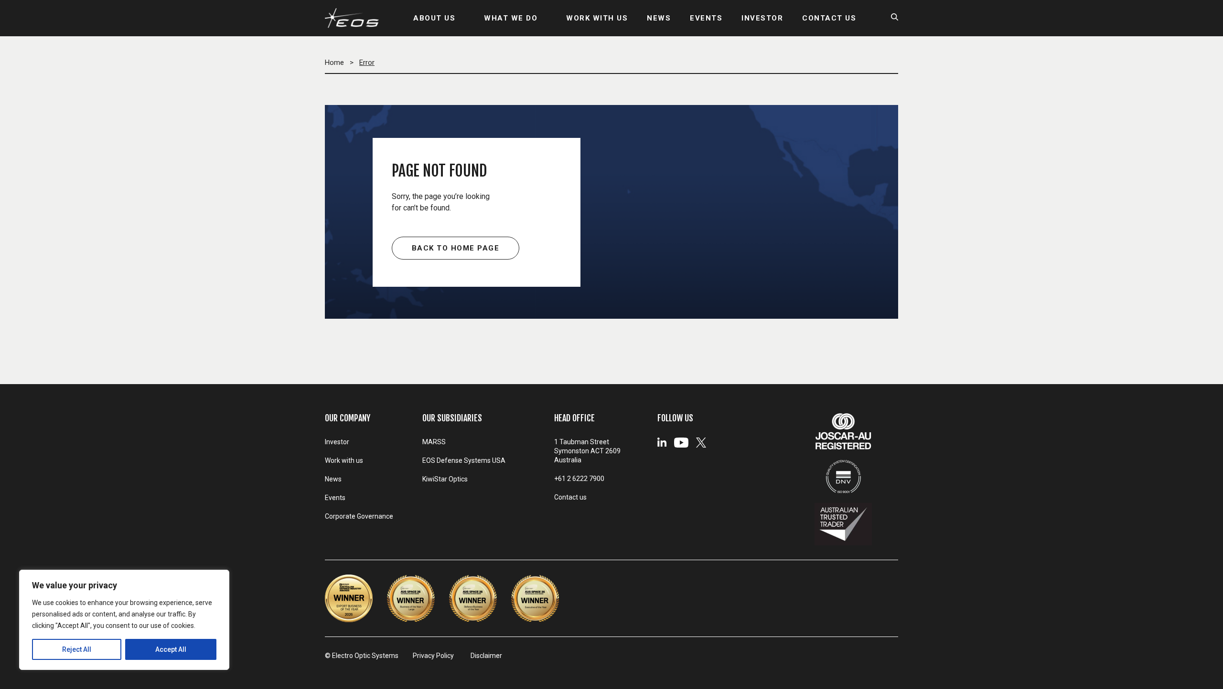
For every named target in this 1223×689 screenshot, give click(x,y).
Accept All (170, 649)
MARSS (434, 442)
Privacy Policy (433, 655)
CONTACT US (829, 18)
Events (335, 497)
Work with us (344, 460)
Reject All (76, 649)
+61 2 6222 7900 (579, 478)
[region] (124, 620)
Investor (337, 442)
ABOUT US (434, 18)
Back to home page (456, 248)
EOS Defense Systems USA (463, 460)
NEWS (659, 18)
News (333, 479)
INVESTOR (762, 18)
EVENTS (706, 18)
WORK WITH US (597, 18)
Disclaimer (486, 655)
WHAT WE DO (510, 18)
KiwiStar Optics (445, 479)
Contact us (570, 497)
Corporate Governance (359, 516)
